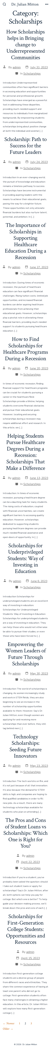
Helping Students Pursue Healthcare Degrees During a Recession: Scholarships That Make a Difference (25, 452)
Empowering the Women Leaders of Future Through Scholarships (25, 654)
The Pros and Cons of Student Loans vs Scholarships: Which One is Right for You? (25, 833)
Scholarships (32, 73)
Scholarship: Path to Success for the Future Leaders (25, 146)
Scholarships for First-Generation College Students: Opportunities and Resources (25, 929)
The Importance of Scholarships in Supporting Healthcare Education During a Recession (25, 241)
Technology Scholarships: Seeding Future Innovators (25, 746)
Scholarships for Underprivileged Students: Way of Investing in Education (25, 558)
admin (17, 67)
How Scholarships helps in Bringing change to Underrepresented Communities (25, 44)
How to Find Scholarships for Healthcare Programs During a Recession (25, 349)
